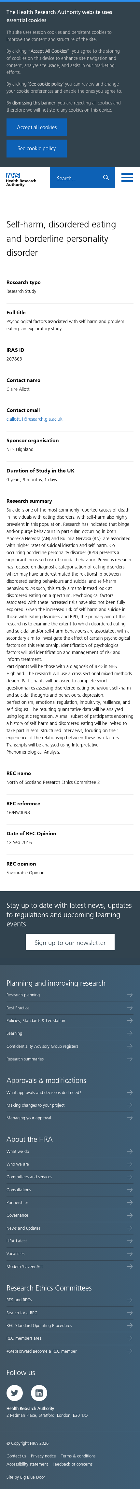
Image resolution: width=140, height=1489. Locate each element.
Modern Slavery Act (25, 1266)
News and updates (23, 1228)
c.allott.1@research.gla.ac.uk (35, 419)
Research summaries (25, 1059)
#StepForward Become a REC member (42, 1351)
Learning (14, 1033)
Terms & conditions (78, 1456)
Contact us (16, 1456)
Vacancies (15, 1253)
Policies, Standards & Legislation (36, 1020)
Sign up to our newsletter (70, 943)
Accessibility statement (27, 1464)
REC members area (24, 1338)
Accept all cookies (37, 127)
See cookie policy (37, 148)
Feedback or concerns (72, 1464)
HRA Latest (17, 1240)
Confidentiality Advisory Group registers (42, 1046)
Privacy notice (43, 1456)
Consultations (19, 1189)
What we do (18, 1151)
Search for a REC (22, 1312)
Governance (17, 1215)
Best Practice (18, 1007)
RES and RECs (19, 1299)
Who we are (18, 1164)
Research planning (23, 994)
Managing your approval (29, 1117)
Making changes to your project (35, 1105)
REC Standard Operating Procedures (39, 1325)
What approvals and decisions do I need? (44, 1092)
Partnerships (17, 1202)
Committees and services (29, 1176)
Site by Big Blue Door (26, 1477)
